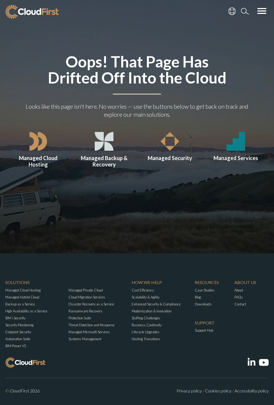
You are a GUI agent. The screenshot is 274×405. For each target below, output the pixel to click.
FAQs (238, 297)
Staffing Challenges (146, 318)
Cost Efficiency (143, 290)
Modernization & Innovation (152, 311)
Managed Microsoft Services (89, 332)
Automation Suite (17, 339)
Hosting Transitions (146, 339)
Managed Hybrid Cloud (22, 297)
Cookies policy (218, 390)
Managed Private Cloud (85, 290)
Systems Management (84, 339)
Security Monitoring (19, 325)
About (238, 290)
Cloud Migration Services (86, 297)
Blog (198, 297)
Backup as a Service (20, 304)
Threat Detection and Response (91, 325)
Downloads (203, 304)
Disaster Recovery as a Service (91, 304)
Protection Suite (79, 318)
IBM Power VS (15, 346)
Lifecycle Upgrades (145, 332)
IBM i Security (15, 318)
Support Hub (204, 330)
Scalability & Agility (145, 297)
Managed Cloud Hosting (23, 290)
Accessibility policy (252, 390)
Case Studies (205, 290)
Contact (240, 304)
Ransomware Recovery (85, 311)
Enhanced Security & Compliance (156, 304)
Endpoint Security (18, 332)
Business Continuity (147, 325)
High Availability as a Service (26, 311)
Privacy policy (189, 390)
